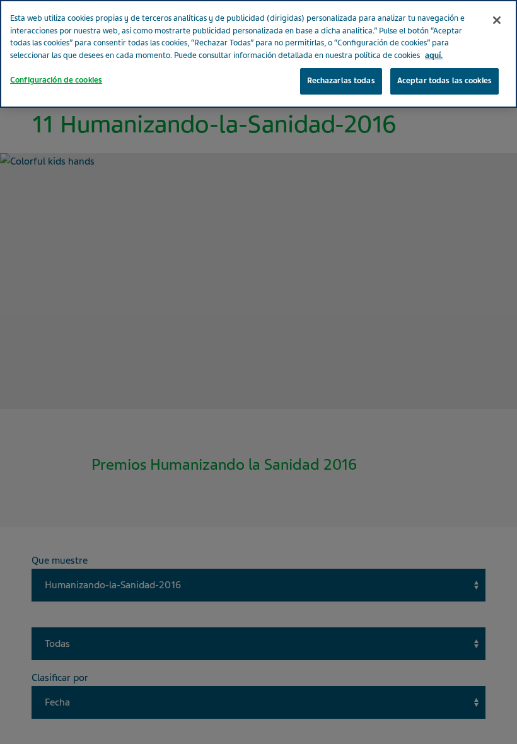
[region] (258, 54)
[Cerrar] (497, 20)
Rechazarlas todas (341, 81)
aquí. (434, 55)
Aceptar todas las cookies (444, 81)
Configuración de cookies (56, 80)
